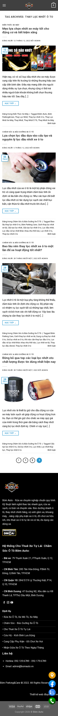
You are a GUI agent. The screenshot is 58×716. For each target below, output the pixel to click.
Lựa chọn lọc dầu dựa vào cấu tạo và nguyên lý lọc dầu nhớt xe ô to (27, 137)
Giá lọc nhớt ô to (25, 447)
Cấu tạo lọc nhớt (15, 227)
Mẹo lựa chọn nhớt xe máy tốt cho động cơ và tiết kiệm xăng (25, 30)
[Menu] (4, 5)
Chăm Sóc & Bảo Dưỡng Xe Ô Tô (18, 132)
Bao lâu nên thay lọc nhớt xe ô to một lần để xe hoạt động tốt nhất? (27, 248)
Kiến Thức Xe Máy (10, 25)
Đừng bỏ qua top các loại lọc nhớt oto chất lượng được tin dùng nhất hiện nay (29, 360)
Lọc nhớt (37, 447)
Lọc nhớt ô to (46, 231)
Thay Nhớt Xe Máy (46, 120)
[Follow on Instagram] (8, 602)
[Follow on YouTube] (12, 602)
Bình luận (52, 123)
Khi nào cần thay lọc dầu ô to (37, 339)
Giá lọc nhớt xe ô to (15, 339)
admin (37, 41)
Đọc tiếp (10, 103)
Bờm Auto (42, 114)
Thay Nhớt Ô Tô (30, 120)
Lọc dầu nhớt (48, 227)
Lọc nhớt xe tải (43, 342)
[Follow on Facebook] (4, 602)
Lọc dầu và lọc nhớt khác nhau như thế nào (21, 231)
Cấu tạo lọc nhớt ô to (32, 227)
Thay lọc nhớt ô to (36, 117)
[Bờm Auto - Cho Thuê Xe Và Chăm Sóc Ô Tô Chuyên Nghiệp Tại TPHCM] (29, 5)
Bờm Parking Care (29, 224)
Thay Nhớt (18, 120)
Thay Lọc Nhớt (21, 117)
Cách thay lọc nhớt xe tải (24, 336)
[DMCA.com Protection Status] (9, 532)
